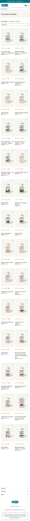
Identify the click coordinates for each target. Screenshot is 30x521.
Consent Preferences (15, 506)
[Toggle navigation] (28, 5)
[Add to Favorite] (13, 30)
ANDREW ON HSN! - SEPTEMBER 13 (15, 1)
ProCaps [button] (3, 491)
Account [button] (3, 488)
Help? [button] (2, 494)
